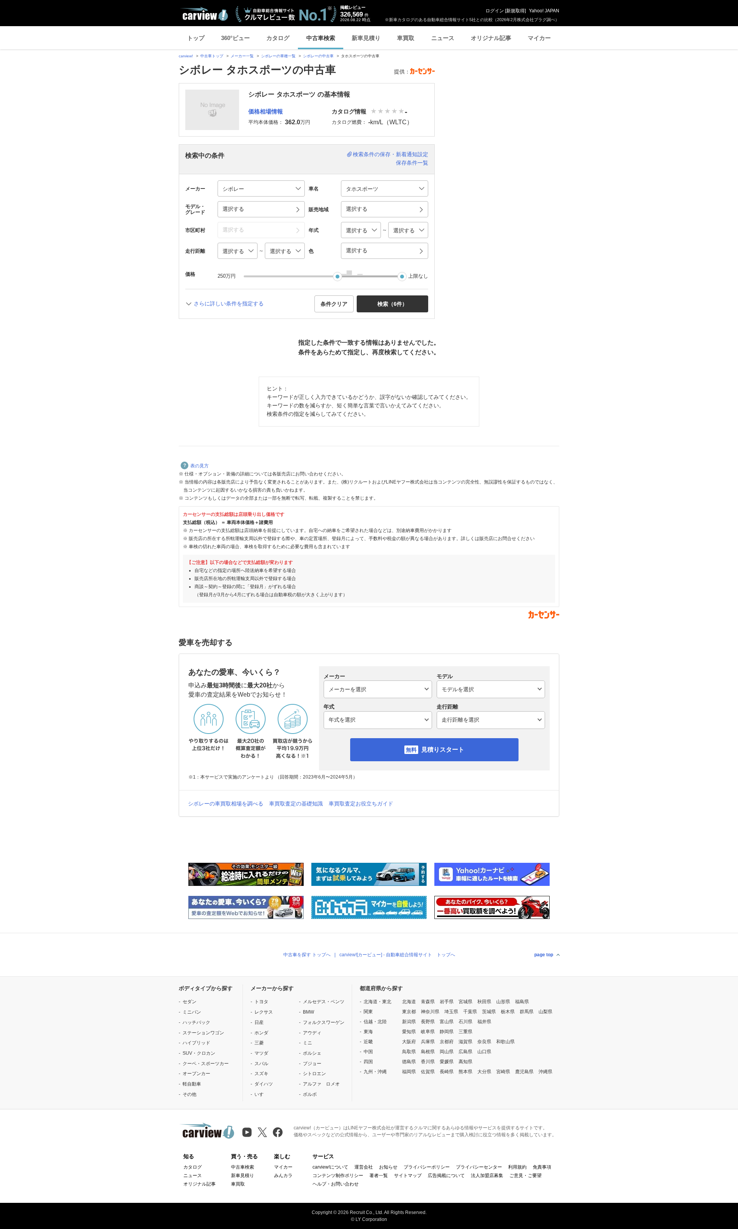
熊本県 (465, 1071)
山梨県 (545, 1011)
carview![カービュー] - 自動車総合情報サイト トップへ (397, 954)
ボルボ (310, 1094)
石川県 (465, 1021)
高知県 (465, 1061)
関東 (368, 1011)
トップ (195, 38)
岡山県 (447, 1051)
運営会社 (363, 1167)
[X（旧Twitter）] (262, 1132)
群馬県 (527, 1011)
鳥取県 (409, 1051)
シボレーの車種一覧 (278, 56)
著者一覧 (378, 1175)
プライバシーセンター (479, 1167)
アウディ (312, 1033)
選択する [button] (233, 209)
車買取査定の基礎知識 (296, 803)
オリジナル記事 (491, 38)
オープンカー (196, 1073)
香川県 (428, 1061)
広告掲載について (446, 1175)
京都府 (447, 1041)
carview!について (330, 1167)
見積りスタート (442, 749)
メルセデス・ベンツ (323, 1001)
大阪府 (409, 1041)
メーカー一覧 (242, 56)
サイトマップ (408, 1175)
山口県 (484, 1051)
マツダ (261, 1053)
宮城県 (465, 1001)
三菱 (259, 1043)
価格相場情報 (265, 111)
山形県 (503, 1001)
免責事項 (542, 1167)
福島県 (522, 1001)
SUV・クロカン (199, 1053)
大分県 (484, 1071)
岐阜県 (428, 1031)
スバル (261, 1063)
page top (543, 954)
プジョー (312, 1063)
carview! (186, 56)
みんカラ (283, 1175)
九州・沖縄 (375, 1071)
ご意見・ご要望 (525, 1175)
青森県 (428, 1001)
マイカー (539, 38)
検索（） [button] (392, 304)
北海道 (409, 1001)
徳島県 (409, 1061)
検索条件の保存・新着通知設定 (390, 154)
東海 (368, 1031)
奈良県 (484, 1041)
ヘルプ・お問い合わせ (335, 1184)
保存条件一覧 (412, 163)
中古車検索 (320, 38)
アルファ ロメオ (321, 1084)
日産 (259, 1022)
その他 (189, 1094)
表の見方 (199, 466)
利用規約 (517, 1167)
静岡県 (447, 1031)
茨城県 (489, 1011)
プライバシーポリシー (427, 1167)
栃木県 (508, 1011)
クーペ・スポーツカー (206, 1063)
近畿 (368, 1041)
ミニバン (192, 1012)
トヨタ (261, 1001)
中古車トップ (211, 56)
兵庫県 (428, 1041)
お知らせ (388, 1167)
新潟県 (409, 1021)
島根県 (428, 1051)
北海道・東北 (377, 1001)
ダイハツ (263, 1084)
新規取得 (515, 10)
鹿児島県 (524, 1071)
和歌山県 (505, 1041)
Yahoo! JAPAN (544, 10)
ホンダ (261, 1033)
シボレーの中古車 (318, 56)
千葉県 (470, 1011)
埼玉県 (451, 1011)
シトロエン (314, 1073)
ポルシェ (312, 1053)
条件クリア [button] (334, 304)
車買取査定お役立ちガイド (361, 803)
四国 (368, 1061)
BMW (308, 1012)
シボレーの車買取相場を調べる (225, 803)
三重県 (465, 1031)
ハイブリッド (196, 1043)
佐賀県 (428, 1071)
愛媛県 (447, 1061)
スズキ (261, 1073)
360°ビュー (235, 38)
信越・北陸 (375, 1021)
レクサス (263, 1012)
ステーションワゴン (203, 1033)
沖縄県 (545, 1071)
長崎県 (447, 1071)
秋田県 (484, 1001)
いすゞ (261, 1094)
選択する (356, 250)
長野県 (428, 1021)
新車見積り (366, 38)
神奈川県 (430, 1011)
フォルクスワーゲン (323, 1022)
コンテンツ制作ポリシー (337, 1175)
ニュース (442, 38)
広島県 (465, 1051)
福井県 (484, 1021)
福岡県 (409, 1071)
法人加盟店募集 (487, 1175)
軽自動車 (192, 1084)
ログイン (494, 10)
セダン (189, 1001)
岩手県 (447, 1001)
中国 (368, 1051)
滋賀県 (465, 1041)
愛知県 (409, 1031)
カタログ (277, 38)
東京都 (409, 1011)
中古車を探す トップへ (307, 954)
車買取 (405, 38)
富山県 (447, 1021)
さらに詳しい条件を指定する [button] (229, 303)
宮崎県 (503, 1071)
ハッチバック (196, 1022)
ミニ (307, 1043)
